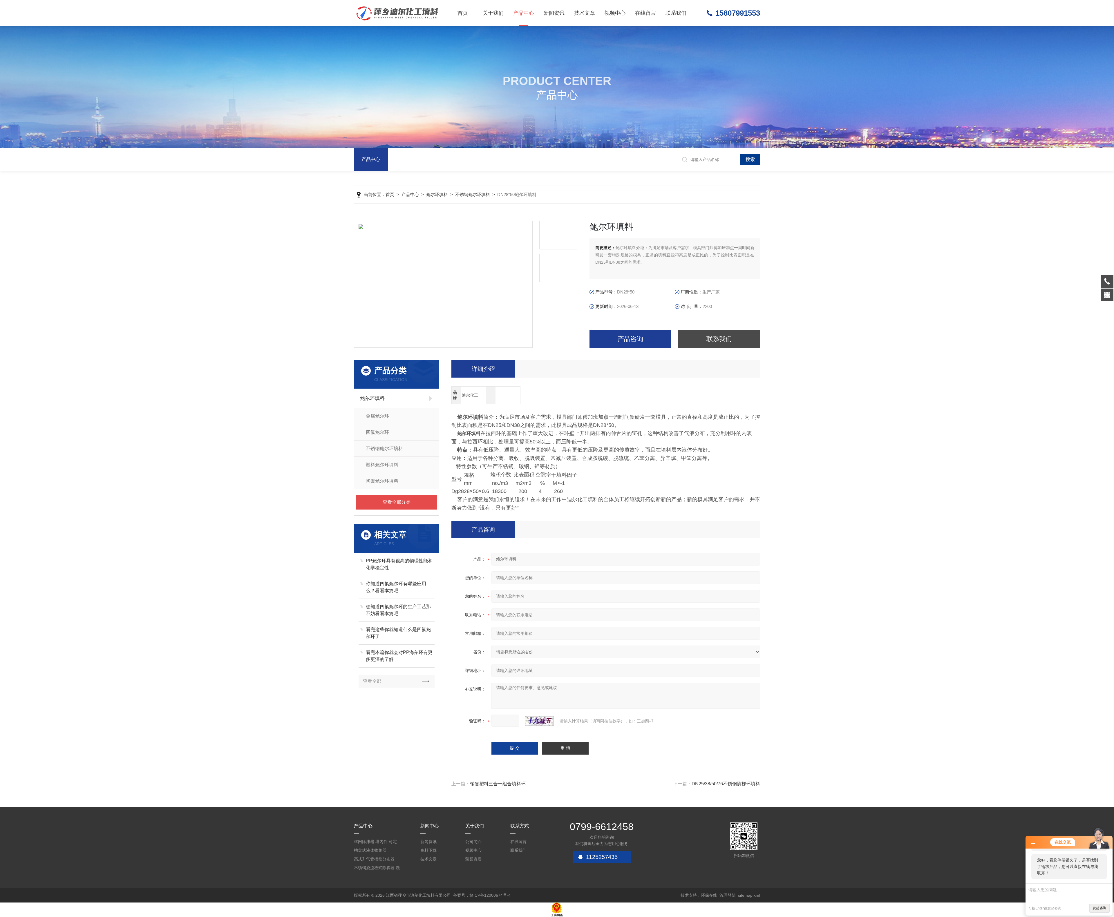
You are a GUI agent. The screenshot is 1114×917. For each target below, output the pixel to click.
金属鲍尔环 (377, 416)
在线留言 (645, 13)
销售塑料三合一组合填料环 (498, 783)
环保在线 (709, 895)
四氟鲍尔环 (377, 432)
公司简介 (473, 841)
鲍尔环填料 (437, 194)
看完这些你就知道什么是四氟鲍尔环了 (398, 633)
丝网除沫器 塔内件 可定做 (375, 842)
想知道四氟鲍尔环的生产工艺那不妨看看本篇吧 (398, 610)
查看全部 (372, 681)
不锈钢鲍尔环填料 (472, 194)
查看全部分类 (396, 502)
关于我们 (493, 13)
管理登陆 (727, 895)
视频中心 (615, 13)
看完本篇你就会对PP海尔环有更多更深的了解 (399, 656)
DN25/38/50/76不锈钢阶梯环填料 (726, 783)
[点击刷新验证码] (539, 721)
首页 (462, 13)
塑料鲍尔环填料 (382, 464)
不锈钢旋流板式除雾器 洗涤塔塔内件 (377, 868)
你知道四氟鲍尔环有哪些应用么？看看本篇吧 (396, 587)
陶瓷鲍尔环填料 (382, 481)
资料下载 (428, 850)
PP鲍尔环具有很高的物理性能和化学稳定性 (399, 564)
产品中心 (523, 13)
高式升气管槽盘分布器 (374, 859)
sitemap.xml (749, 895)
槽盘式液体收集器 (370, 850)
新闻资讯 (554, 13)
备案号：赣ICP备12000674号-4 (482, 895)
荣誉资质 (473, 859)
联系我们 (675, 13)
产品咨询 (630, 338)
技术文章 (584, 13)
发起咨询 (1099, 908)
